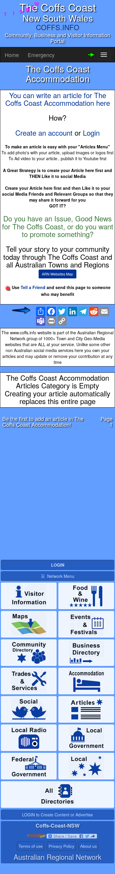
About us (88, 846)
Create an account (44, 132)
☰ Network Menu (57, 576)
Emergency (41, 55)
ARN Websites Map (57, 273)
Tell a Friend (33, 287)
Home (12, 55)
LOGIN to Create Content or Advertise (57, 815)
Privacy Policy (61, 846)
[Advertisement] (57, 495)
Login (91, 132)
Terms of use (31, 846)
